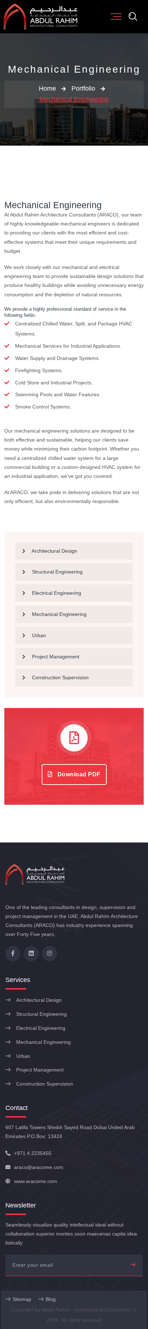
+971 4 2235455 (32, 1153)
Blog (51, 1299)
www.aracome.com (35, 1181)
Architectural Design (54, 551)
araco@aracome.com (38, 1167)
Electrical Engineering (56, 593)
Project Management (55, 656)
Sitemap (22, 1299)
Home (47, 88)
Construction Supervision (60, 677)
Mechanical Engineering (74, 99)
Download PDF (78, 774)
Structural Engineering (57, 572)
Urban (38, 635)
